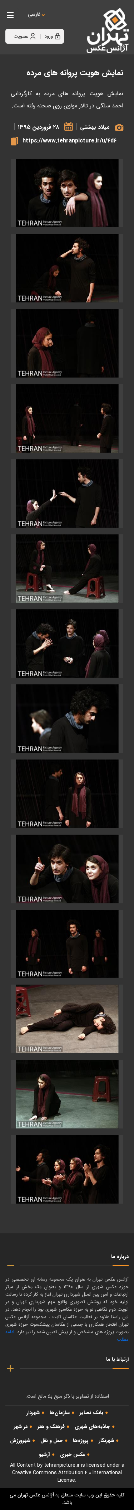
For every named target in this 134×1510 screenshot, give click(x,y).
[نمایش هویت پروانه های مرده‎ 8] (67, 718)
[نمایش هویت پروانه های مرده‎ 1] (67, 268)
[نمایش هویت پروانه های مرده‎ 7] (67, 643)
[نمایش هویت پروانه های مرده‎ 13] (67, 1094)
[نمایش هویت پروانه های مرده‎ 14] (67, 1169)
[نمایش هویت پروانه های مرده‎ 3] (67, 193)
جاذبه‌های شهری (92, 1427)
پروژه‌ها (81, 1441)
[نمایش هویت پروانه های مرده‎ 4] (67, 418)
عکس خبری (72, 1454)
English (55, 21)
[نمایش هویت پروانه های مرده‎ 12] (67, 1019)
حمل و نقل (51, 1441)
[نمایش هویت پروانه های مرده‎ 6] (67, 568)
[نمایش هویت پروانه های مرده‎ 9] (67, 793)
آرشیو (44, 1454)
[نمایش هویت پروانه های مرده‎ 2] (67, 343)
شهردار (33, 1413)
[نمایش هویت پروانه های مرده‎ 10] (67, 869)
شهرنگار (106, 1441)
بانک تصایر (91, 1413)
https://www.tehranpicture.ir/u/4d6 (69, 140)
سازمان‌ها (60, 1413)
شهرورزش (20, 1441)
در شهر (21, 1427)
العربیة (73, 21)
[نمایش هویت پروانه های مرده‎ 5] (67, 493)
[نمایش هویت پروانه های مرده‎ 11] (67, 944)
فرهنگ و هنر (51, 1427)
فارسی (34, 14)
